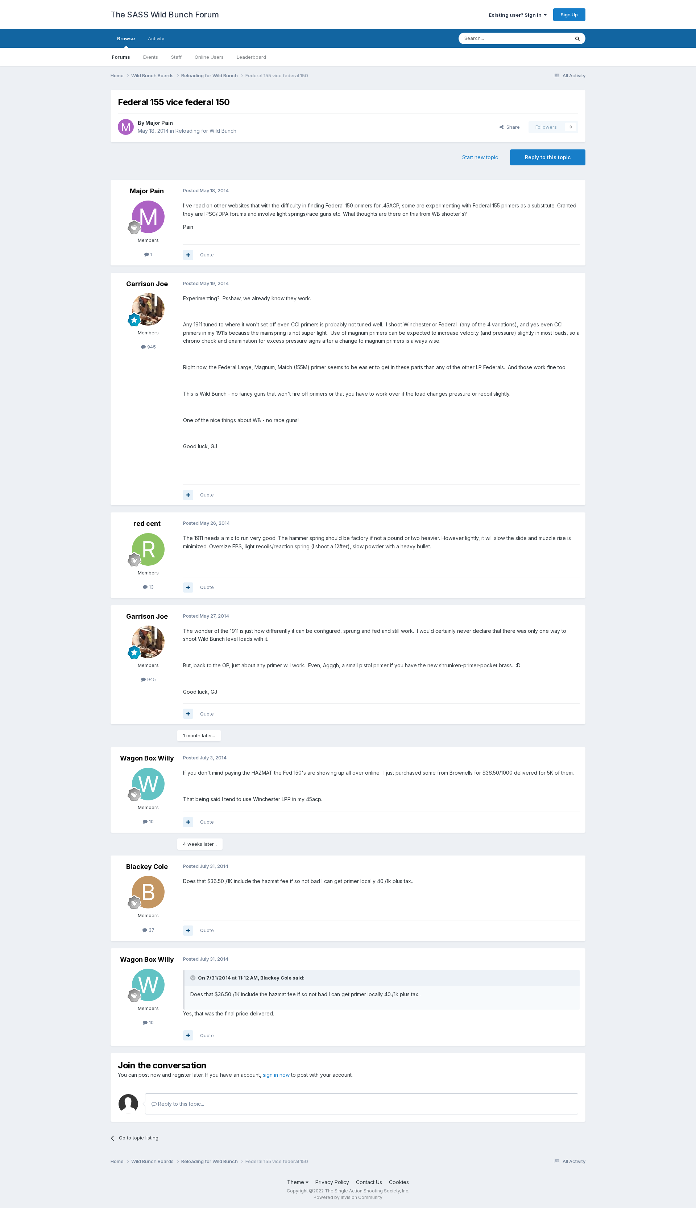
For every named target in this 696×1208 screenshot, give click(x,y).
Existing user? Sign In (516, 15)
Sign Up (569, 14)
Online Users (209, 57)
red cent (147, 523)
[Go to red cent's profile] (148, 549)
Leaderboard (251, 57)
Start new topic (480, 157)
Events (150, 57)
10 (151, 821)
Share (512, 127)
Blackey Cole (147, 866)
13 (151, 587)
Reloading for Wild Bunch (205, 131)
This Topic (548, 38)
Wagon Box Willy (147, 758)
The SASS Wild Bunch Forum (165, 14)
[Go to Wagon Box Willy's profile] (148, 784)
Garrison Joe (147, 284)
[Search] (577, 38)
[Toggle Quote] (193, 978)
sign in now (276, 1075)
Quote (207, 254)
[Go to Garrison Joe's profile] (148, 309)
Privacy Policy (332, 1182)
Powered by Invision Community (348, 1197)
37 (150, 930)
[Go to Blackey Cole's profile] (148, 892)
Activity (156, 38)
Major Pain (159, 123)
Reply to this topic (548, 157)
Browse (126, 38)
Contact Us (369, 1182)
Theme (296, 1182)
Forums (121, 57)
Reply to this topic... (180, 1104)
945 (151, 347)
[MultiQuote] (188, 255)
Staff (176, 57)
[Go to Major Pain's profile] (126, 127)
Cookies (399, 1182)
